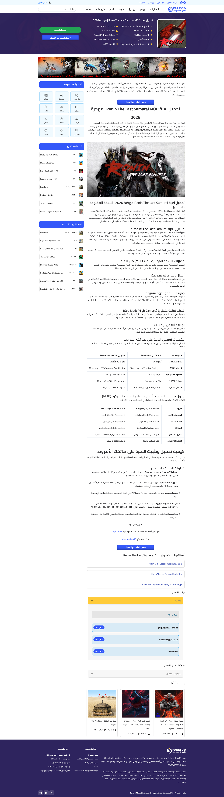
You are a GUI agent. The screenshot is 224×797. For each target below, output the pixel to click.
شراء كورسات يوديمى (156, 2)
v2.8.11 (74, 154)
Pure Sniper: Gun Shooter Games (52, 289)
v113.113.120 (72, 272)
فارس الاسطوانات (128, 539)
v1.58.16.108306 (71, 186)
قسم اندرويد (116, 532)
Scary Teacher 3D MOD (49, 171)
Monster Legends (47, 163)
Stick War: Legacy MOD (49, 265)
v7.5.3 (75, 203)
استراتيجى (77, 134)
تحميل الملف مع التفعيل (60, 37)
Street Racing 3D (46, 203)
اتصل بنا (142, 2)
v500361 (74, 288)
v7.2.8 (75, 240)
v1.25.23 (74, 194)
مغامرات (77, 98)
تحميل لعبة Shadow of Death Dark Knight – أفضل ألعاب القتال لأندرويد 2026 (136, 724)
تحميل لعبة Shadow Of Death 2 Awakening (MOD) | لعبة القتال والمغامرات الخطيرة (171, 724)
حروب (77, 122)
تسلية (62, 122)
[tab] (135, 600)
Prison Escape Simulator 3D (50, 211)
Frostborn (44, 187)
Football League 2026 (48, 179)
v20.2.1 (74, 162)
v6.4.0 (75, 248)
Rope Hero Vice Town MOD (50, 240)
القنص (46, 122)
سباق (77, 110)
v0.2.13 (74, 178)
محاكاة (61, 98)
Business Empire (46, 195)
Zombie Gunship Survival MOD (52, 281)
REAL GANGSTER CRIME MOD (51, 248)
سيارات (46, 98)
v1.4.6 (75, 211)
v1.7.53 (74, 280)
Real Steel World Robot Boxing (51, 273)
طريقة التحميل (172, 2)
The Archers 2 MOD (47, 257)
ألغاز (61, 134)
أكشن (46, 134)
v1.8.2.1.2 (74, 256)
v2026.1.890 (73, 264)
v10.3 (75, 170)
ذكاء (46, 110)
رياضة (62, 110)
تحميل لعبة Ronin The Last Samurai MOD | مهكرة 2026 (123, 20)
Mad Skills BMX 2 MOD (49, 155)
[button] (154, 9)
